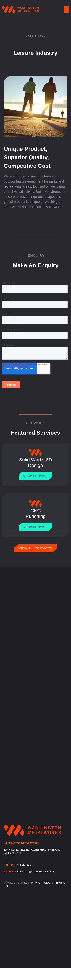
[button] (66, 9)
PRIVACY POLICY (41, 882)
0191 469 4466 (24, 865)
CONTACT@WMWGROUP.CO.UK (36, 871)
